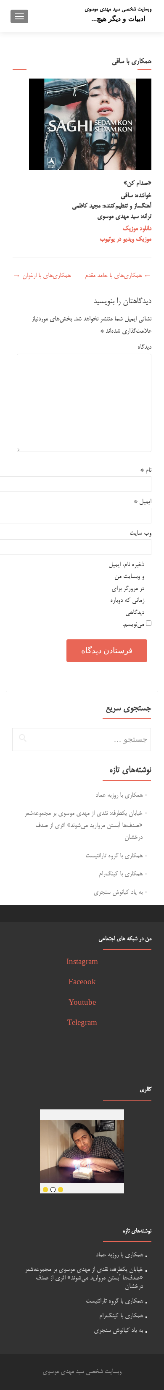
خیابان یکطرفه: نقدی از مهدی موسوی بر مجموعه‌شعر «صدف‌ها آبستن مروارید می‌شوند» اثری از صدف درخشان (83, 825)
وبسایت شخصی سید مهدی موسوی (118, 9)
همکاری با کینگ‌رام (121, 874)
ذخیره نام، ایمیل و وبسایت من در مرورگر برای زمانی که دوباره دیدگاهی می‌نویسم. (126, 595)
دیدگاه (144, 347)
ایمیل (142, 502)
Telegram (82, 1023)
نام (145, 470)
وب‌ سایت (140, 533)
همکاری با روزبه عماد (119, 795)
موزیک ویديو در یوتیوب (125, 239)
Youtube (82, 1003)
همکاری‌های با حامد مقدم (118, 276)
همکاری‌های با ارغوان (42, 276)
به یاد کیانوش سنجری (118, 892)
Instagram (82, 963)
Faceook (82, 983)
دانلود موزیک (136, 229)
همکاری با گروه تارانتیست (114, 856)
